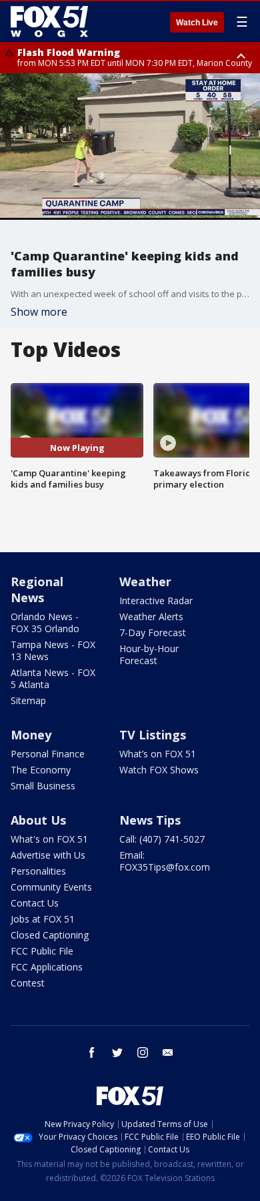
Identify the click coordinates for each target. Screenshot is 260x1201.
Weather (145, 582)
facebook (92, 1052)
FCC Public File (42, 951)
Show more (39, 311)
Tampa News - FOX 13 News (53, 650)
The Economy (41, 769)
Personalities (38, 871)
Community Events (51, 887)
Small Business (43, 785)
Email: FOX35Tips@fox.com (164, 861)
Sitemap (28, 700)
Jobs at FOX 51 (43, 919)
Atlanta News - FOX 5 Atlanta (53, 678)
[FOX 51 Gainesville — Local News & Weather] (49, 21)
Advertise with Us (48, 855)
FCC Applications (47, 967)
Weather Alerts (151, 616)
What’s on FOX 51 (157, 753)
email (168, 1052)
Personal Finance (48, 753)
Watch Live (197, 22)
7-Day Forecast (152, 632)
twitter (117, 1052)
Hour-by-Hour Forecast (149, 654)
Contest (28, 983)
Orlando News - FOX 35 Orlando (45, 622)
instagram (142, 1052)
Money (31, 735)
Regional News (37, 589)
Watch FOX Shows (159, 769)
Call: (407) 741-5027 (162, 839)
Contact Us (35, 903)
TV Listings (152, 735)
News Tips (150, 820)
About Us (38, 820)
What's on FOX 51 (49, 839)
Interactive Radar (156, 600)
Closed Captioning (50, 935)
